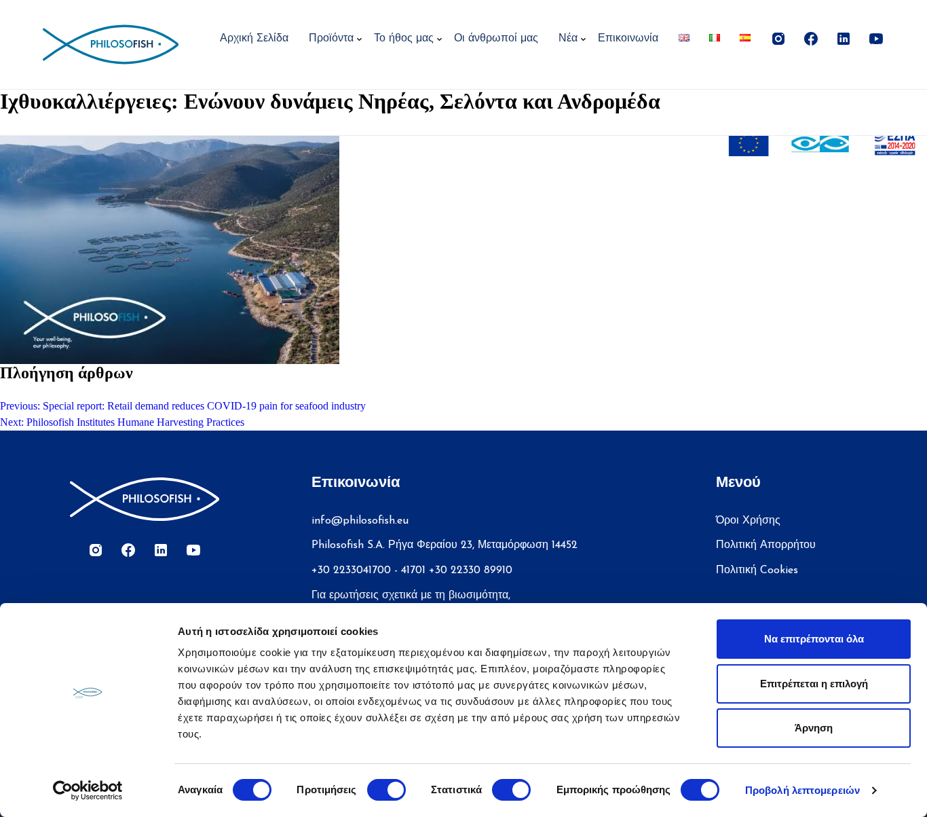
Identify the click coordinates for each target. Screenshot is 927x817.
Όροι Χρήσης (748, 520)
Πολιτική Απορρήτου (766, 545)
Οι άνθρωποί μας (496, 38)
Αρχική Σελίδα (254, 38)
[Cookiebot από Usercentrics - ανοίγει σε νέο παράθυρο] (88, 790)
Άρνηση (814, 727)
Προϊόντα (331, 38)
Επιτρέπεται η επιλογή (814, 683)
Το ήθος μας (404, 38)
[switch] (386, 790)
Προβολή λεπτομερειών (802, 790)
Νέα (568, 38)
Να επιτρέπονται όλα (814, 638)
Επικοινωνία (628, 38)
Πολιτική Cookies (757, 570)
